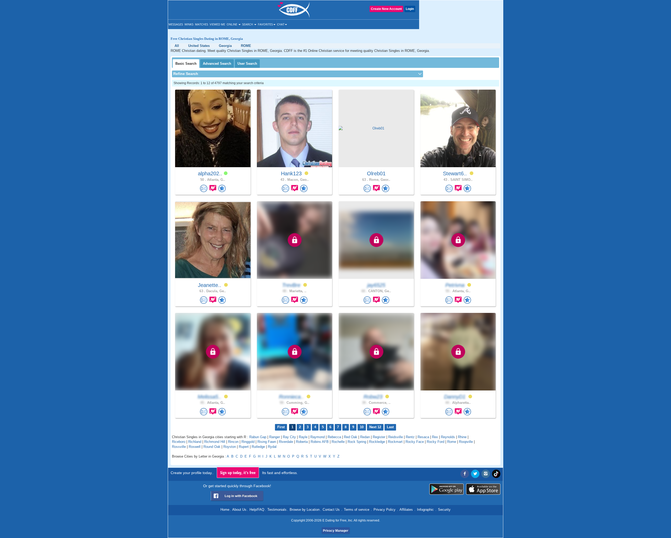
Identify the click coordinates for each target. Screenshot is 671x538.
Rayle (303, 437)
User (247, 64)
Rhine (462, 437)
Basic (186, 64)
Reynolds (448, 437)
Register (379, 437)
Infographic (425, 510)
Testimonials (276, 510)
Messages (176, 24)
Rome (451, 442)
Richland (194, 442)
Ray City (289, 437)
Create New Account (386, 9)
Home (224, 510)
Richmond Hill (214, 442)
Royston (229, 447)
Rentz (410, 437)
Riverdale (286, 442)
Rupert (244, 447)
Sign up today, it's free (238, 472)
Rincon (233, 442)
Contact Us (331, 510)
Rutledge (258, 447)
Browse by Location (305, 510)
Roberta (302, 442)
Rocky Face (414, 442)
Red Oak (350, 437)
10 (362, 427)
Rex (435, 437)
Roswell (195, 447)
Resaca (423, 437)
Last (390, 427)
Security (444, 510)
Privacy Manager (335, 530)
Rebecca (334, 437)
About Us (239, 510)
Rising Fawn (266, 442)
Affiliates (406, 510)
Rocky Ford (435, 442)
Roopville (466, 442)
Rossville (179, 447)
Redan (365, 437)
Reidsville (395, 437)
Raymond (317, 437)
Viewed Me (217, 24)
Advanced (217, 64)
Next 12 (375, 427)
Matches (201, 24)
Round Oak (211, 447)
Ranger (274, 437)
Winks (189, 24)
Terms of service (356, 510)
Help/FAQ (257, 510)
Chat (280, 24)
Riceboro (178, 442)
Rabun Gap (257, 437)
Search (248, 24)
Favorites (265, 24)
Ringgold (248, 442)
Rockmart (395, 442)
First (281, 427)
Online (232, 24)
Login (410, 9)
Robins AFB (320, 442)
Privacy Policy (385, 510)
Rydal (272, 447)
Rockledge (377, 442)
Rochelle (338, 442)
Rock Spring (357, 442)
